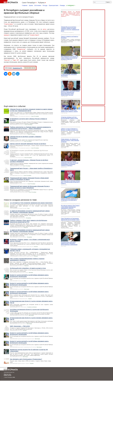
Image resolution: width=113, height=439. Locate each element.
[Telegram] (14, 74)
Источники (37, 5)
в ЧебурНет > (71, 5)
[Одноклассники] (10, 74)
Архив (31, 5)
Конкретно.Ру (17, 68)
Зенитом (6, 60)
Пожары (62, 5)
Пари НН (16, 60)
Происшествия (53, 5)
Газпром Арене (34, 35)
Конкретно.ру (21, 49)
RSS (14, 377)
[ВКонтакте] (6, 74)
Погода (45, 5)
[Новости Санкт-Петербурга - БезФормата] (9, 2)
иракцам (6, 35)
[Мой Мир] (18, 74)
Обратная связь (7, 374)
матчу (44, 29)
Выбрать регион (7, 375)
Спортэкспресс (8, 24)
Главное (24, 5)
